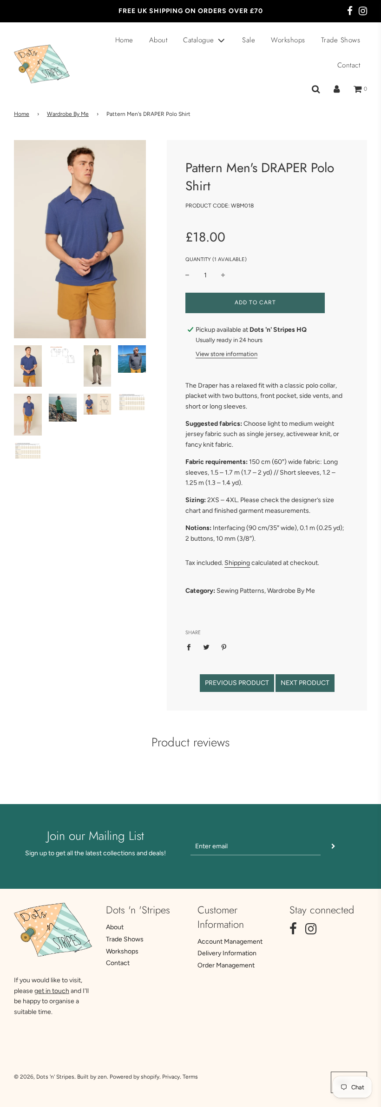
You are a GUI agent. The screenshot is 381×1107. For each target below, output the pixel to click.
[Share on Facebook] (191, 647)
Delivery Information (226, 953)
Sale (248, 40)
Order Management (226, 965)
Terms (190, 1076)
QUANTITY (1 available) (216, 259)
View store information (226, 353)
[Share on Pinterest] (224, 647)
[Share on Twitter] (206, 647)
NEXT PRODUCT (305, 683)
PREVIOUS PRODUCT (237, 683)
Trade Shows (341, 40)
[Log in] (337, 89)
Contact (349, 65)
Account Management (230, 942)
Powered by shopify (134, 1076)
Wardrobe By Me (68, 114)
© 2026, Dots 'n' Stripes (44, 1076)
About (158, 40)
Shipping (237, 563)
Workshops (288, 40)
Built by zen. (92, 1076)
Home (124, 40)
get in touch (51, 991)
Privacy (171, 1076)
